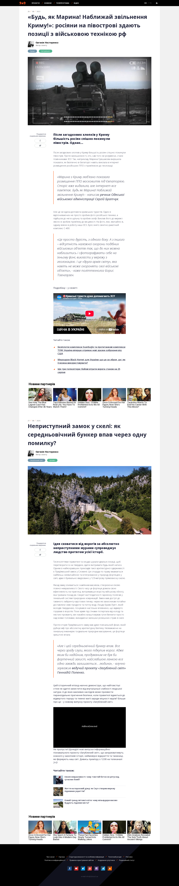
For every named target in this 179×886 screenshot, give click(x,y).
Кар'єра (62, 857)
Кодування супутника (106, 860)
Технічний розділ (115, 857)
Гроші (32, 51)
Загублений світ (36, 460)
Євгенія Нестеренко (47, 42)
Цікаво (52, 460)
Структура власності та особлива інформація (86, 857)
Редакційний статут (127, 860)
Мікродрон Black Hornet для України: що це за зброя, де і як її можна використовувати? (91, 361)
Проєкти (36, 3)
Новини (48, 3)
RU (151, 3)
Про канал (51, 857)
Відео (76, 3)
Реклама (129, 857)
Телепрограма (62, 3)
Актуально (45, 51)
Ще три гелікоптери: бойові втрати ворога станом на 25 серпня (89, 370)
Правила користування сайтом (82, 860)
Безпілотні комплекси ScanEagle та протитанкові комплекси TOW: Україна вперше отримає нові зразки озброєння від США (91, 350)
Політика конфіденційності (55, 860)
